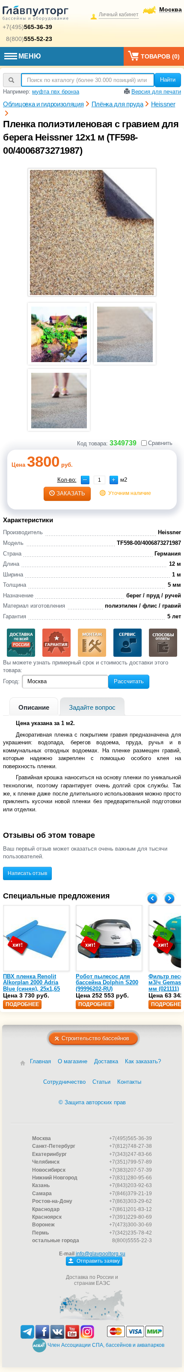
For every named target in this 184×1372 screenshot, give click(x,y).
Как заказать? (143, 1061)
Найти (167, 79)
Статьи (101, 1082)
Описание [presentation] (33, 707)
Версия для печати (156, 91)
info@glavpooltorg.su (100, 1254)
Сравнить (160, 443)
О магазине (72, 1061)
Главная (40, 1061)
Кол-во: (67, 480)
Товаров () (160, 56)
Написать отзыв (27, 873)
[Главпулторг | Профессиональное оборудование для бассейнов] (35, 14)
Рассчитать (129, 681)
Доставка (106, 1061)
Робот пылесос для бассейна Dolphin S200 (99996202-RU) (107, 982)
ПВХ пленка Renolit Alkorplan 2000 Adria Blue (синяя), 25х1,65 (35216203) (31, 985)
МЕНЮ (29, 56)
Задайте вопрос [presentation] (92, 707)
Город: (11, 681)
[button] (114, 480)
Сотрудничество (64, 1082)
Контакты (129, 1082)
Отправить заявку (97, 1261)
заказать (70, 493)
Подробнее (22, 1004)
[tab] (33, 706)
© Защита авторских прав (92, 1102)
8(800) (29, 38)
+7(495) (27, 26)
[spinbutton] (99, 480)
